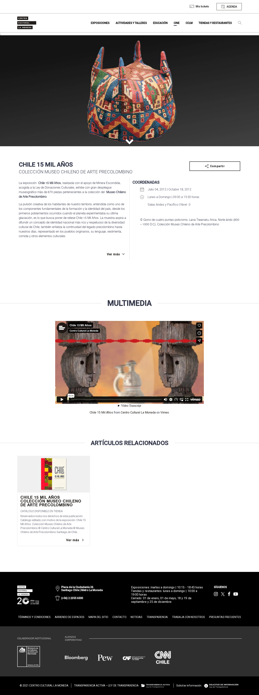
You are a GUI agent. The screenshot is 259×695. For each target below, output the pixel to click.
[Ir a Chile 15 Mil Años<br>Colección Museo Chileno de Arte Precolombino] (53, 474)
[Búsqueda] (240, 23)
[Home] (26, 22)
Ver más (72, 540)
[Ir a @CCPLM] (216, 594)
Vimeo (164, 412)
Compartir (217, 166)
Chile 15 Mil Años (101, 412)
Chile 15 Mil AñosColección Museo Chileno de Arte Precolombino (50, 501)
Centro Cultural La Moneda (138, 412)
